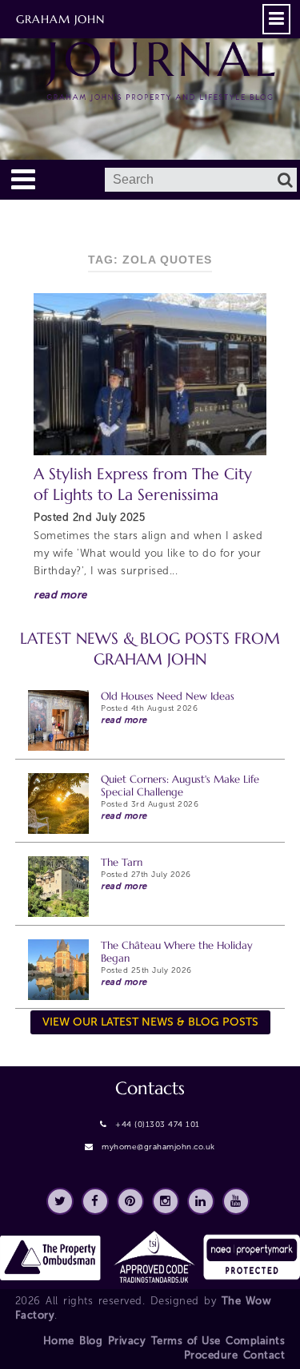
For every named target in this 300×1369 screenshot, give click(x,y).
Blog (90, 1341)
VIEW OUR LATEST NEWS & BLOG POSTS (150, 1022)
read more (60, 595)
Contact (264, 1355)
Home (58, 1341)
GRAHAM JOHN (60, 19)
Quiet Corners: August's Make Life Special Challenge (180, 785)
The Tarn (121, 862)
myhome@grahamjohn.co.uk (158, 1147)
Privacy (127, 1341)
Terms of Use (186, 1341)
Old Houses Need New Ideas (167, 696)
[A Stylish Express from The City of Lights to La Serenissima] (150, 374)
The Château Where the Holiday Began (177, 951)
